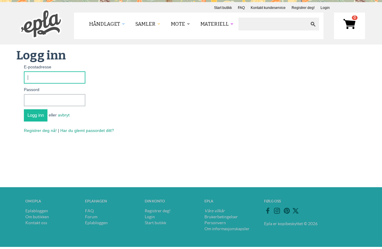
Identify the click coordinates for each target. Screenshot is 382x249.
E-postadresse (37, 66)
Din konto (155, 201)
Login (325, 8)
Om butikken (37, 216)
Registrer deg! (303, 8)
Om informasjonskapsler (226, 228)
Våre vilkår (214, 210)
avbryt (64, 115)
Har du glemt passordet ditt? (87, 130)
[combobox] (272, 24)
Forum (91, 216)
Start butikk (223, 8)
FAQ (241, 8)
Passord (31, 89)
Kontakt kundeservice (268, 8)
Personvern (215, 222)
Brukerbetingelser (221, 216)
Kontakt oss (36, 222)
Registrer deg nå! (40, 130)
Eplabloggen (36, 210)
